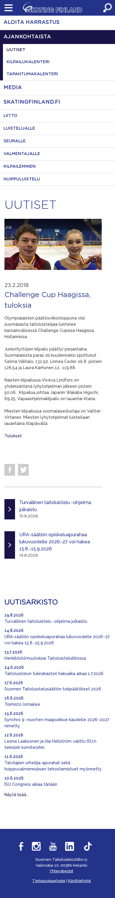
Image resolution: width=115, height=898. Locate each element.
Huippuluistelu (22, 179)
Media (13, 87)
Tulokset (13, 435)
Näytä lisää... (16, 794)
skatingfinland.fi (32, 102)
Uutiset (15, 50)
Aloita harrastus (32, 22)
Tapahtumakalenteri (32, 74)
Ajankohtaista (27, 37)
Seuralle (15, 141)
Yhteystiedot (61, 871)
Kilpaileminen (20, 166)
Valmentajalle (22, 154)
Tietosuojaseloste (48, 881)
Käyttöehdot (79, 881)
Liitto (10, 116)
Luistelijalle (19, 128)
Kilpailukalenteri (28, 62)
